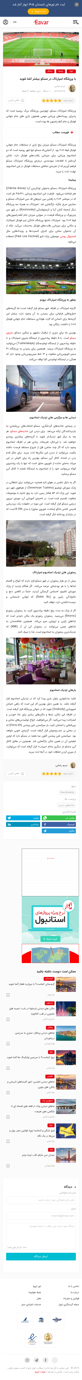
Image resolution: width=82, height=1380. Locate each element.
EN (14, 22)
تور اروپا (37, 1286)
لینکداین (35, 824)
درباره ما (75, 1292)
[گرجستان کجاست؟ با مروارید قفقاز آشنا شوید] (66, 984)
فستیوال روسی (68, 236)
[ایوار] (41, 22)
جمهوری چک (47, 1100)
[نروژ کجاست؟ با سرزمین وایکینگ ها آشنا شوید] (66, 1057)
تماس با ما (73, 1286)
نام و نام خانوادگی (67, 1193)
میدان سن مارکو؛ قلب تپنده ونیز (38, 1155)
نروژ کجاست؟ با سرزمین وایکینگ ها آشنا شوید (31, 1057)
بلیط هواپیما (35, 1292)
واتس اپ (69, 818)
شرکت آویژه (40, 1372)
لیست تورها (40, 11)
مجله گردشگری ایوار (69, 1305)
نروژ (51, 1052)
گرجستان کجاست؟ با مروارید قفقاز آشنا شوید (32, 984)
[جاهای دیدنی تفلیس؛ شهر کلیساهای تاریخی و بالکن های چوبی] (66, 1082)
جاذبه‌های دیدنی (66, 805)
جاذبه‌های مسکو (19, 431)
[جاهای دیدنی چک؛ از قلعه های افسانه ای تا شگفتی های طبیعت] (66, 1106)
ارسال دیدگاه (41, 1256)
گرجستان (49, 978)
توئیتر (36, 818)
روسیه (60, 71)
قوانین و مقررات (71, 1298)
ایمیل (73, 1209)
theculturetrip (67, 792)
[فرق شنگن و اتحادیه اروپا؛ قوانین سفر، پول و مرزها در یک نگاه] (66, 1130)
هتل (39, 1298)
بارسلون (50, 1003)
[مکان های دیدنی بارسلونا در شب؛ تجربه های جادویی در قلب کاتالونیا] (66, 1008)
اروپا (71, 71)
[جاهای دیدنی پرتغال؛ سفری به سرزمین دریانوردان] (66, 1033)
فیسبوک (70, 824)
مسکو (49, 71)
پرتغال (50, 1027)
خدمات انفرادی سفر (31, 1305)
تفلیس (50, 1076)
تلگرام (71, 831)
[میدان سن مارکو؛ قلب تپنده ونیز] (66, 1155)
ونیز (51, 1149)
